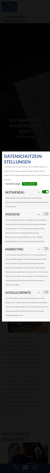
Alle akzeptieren (29, 184)
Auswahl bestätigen (12, 184)
